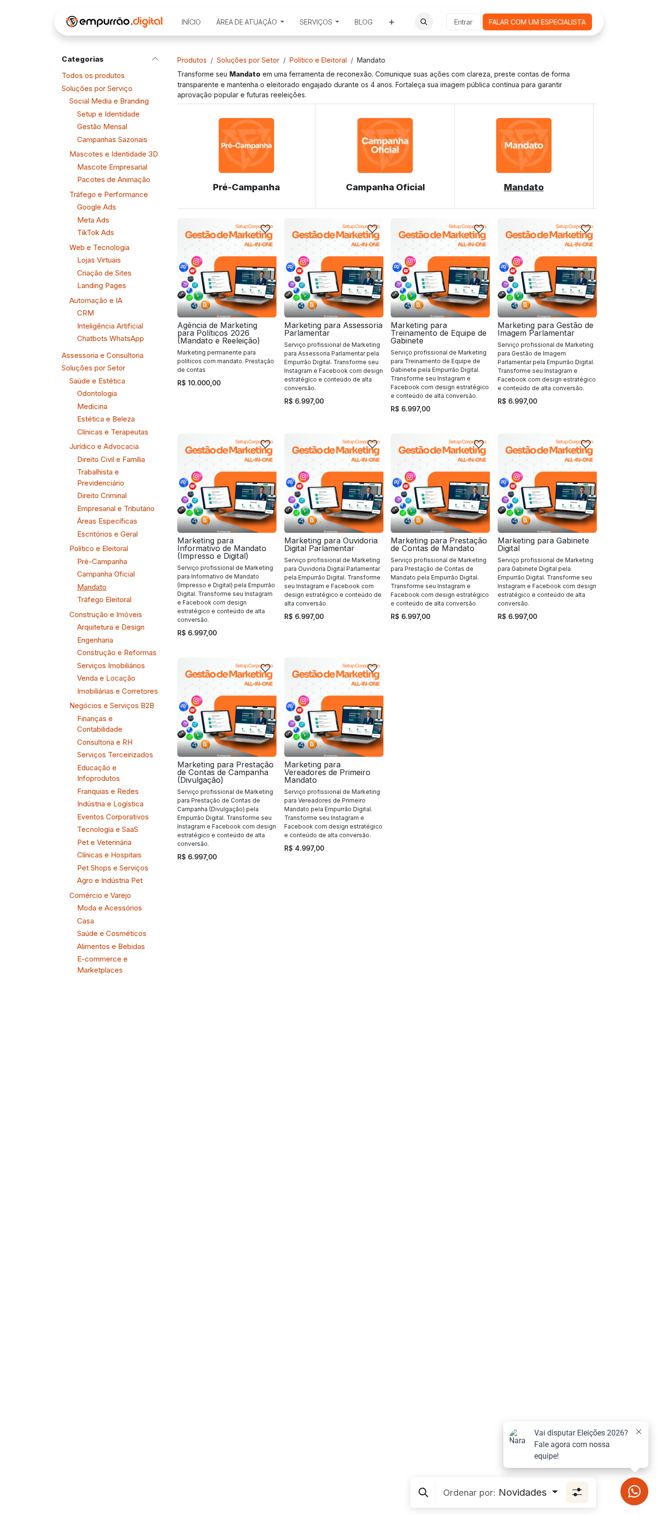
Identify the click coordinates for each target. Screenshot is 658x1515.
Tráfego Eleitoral (104, 599)
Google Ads (96, 206)
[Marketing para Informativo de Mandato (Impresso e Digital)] (226, 483)
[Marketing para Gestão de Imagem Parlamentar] (547, 267)
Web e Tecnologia (99, 247)
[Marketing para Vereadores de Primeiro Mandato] (333, 707)
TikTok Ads (95, 232)
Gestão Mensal (102, 126)
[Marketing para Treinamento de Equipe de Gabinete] (440, 267)
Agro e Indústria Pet (110, 880)
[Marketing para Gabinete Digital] (547, 483)
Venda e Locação (106, 678)
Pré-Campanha (102, 561)
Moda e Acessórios (109, 907)
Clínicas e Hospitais (109, 854)
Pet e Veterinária (104, 842)
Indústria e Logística (110, 803)
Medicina (92, 406)
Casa (85, 920)
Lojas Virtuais (99, 259)
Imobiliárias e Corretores (117, 691)
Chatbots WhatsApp (110, 338)
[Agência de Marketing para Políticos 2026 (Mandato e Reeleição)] (226, 267)
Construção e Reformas (117, 652)
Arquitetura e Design (111, 627)
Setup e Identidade (108, 114)
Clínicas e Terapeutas (112, 431)
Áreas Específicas (107, 521)
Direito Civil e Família (111, 459)
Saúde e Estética (97, 380)
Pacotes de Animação (113, 179)
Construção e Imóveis (105, 614)
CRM (85, 312)
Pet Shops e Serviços (112, 867)
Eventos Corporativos (113, 816)
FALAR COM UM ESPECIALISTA (537, 22)
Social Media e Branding (109, 100)
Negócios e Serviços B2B (111, 705)
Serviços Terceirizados (115, 754)
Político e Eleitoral (98, 548)
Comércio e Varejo (100, 895)
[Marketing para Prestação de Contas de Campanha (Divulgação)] (226, 707)
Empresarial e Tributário (116, 508)
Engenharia (95, 640)
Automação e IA (95, 300)
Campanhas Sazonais (112, 139)
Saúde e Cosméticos (111, 933)
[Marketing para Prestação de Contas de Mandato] (440, 483)
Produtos (192, 60)
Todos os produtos (93, 75)
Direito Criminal (102, 495)
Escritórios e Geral (107, 534)
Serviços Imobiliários (111, 665)
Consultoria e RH (104, 742)
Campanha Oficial (106, 574)
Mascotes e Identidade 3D (113, 153)
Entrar (463, 22)
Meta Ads (93, 219)
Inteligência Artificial (110, 325)
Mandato (91, 587)
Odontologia (97, 393)
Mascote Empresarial (112, 166)
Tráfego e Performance (108, 194)
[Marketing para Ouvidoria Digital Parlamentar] (333, 483)
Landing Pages (101, 285)
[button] (424, 22)
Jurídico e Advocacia (104, 446)
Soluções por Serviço (97, 88)
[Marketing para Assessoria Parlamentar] (333, 267)
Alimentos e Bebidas (111, 946)
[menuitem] (191, 22)
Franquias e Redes (108, 791)
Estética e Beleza (106, 418)
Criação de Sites (104, 272)
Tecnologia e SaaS (107, 829)
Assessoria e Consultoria (103, 355)
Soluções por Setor (93, 367)
